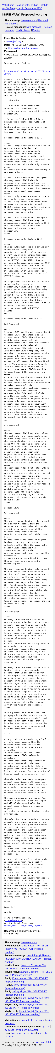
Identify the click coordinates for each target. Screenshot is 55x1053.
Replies (36, 30)
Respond (43, 20)
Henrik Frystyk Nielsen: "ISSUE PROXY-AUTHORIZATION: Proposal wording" (28, 958)
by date (45, 1026)
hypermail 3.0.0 (43, 1042)
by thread (9, 1030)
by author (33, 1030)
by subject (21, 1030)
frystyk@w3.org (13, 41)
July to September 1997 (29, 8)
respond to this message (31, 1020)
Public (34, 5)
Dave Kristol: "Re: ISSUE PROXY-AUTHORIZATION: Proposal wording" (26, 948)
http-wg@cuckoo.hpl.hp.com (23, 48)
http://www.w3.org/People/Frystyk (23, 926)
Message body (29, 20)
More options (11, 23)
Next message (33, 27)
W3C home (8, 5)
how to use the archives (23, 1033)
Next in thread (23, 30)
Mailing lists (23, 5)
